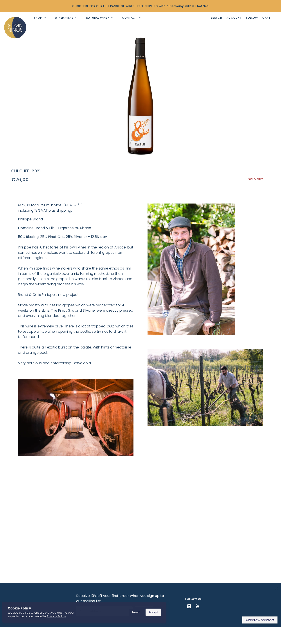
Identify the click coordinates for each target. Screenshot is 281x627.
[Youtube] (198, 606)
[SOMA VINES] (15, 28)
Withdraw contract (259, 620)
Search (216, 18)
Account (234, 18)
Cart (266, 18)
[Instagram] (189, 606)
